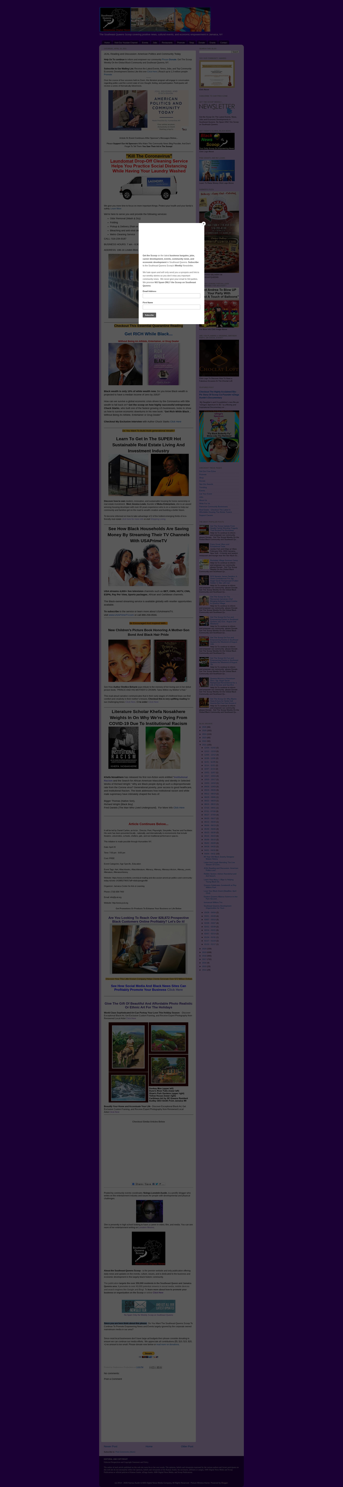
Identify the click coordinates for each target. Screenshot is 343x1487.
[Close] (204, 224)
